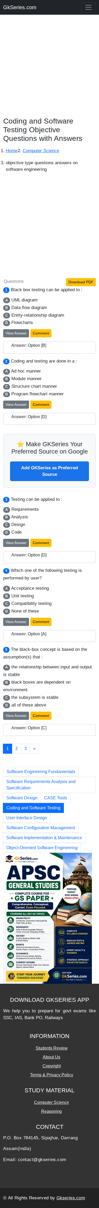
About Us (51, 1057)
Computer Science (51, 1102)
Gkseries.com (70, 1197)
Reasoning (51, 1111)
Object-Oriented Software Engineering (42, 847)
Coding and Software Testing (33, 808)
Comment (41, 333)
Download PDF (80, 282)
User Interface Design (26, 818)
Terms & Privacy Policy (51, 1075)
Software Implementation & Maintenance (44, 838)
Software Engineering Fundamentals (41, 771)
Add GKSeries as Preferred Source (49, 471)
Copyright (52, 1066)
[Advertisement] (49, 67)
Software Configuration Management (40, 828)
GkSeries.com (19, 7)
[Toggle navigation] (88, 7)
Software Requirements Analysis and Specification (41, 784)
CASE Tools (55, 798)
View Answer (16, 333)
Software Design (21, 798)
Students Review (52, 1048)
